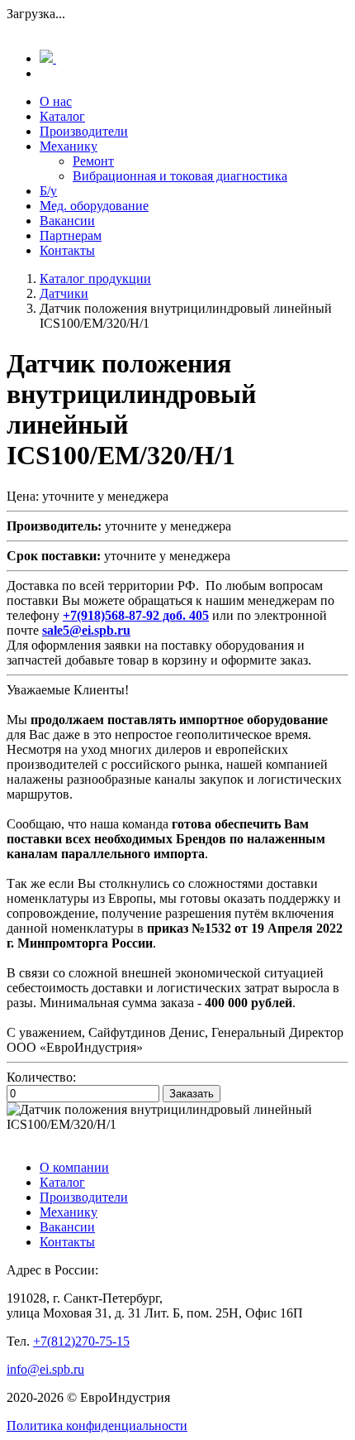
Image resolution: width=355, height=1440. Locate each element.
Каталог (62, 116)
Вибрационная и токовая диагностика (180, 176)
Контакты (67, 250)
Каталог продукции (95, 278)
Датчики (64, 293)
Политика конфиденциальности (97, 1425)
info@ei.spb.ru (45, 1369)
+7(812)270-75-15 (81, 1341)
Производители (84, 131)
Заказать (191, 1093)
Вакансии (67, 221)
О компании (74, 1167)
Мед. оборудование (94, 206)
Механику (68, 146)
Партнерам (71, 235)
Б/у (48, 191)
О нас (56, 101)
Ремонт (93, 161)
